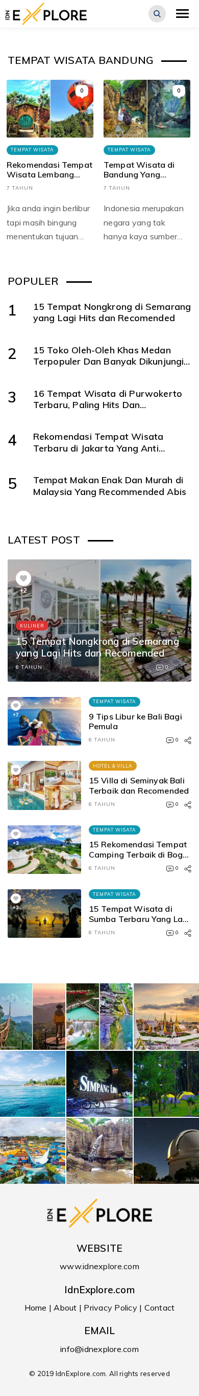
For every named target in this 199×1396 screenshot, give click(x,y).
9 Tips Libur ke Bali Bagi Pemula (135, 721)
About (65, 1307)
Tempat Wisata (32, 149)
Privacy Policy (110, 1307)
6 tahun (29, 667)
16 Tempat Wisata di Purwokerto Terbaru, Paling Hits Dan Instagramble (107, 405)
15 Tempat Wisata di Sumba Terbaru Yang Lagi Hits (139, 919)
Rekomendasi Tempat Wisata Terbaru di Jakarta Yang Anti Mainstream (98, 448)
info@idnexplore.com (99, 1349)
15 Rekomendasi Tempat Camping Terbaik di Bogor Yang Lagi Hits (140, 854)
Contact (159, 1307)
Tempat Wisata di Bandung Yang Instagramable (139, 175)
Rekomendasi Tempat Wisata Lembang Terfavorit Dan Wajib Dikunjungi (49, 180)
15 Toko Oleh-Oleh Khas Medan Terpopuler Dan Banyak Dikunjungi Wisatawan (108, 361)
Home (35, 1307)
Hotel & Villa (113, 766)
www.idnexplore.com (99, 1266)
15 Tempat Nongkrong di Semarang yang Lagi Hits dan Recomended (112, 312)
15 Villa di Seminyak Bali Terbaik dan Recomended (139, 785)
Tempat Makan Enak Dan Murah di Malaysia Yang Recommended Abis (109, 485)
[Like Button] (23, 578)
